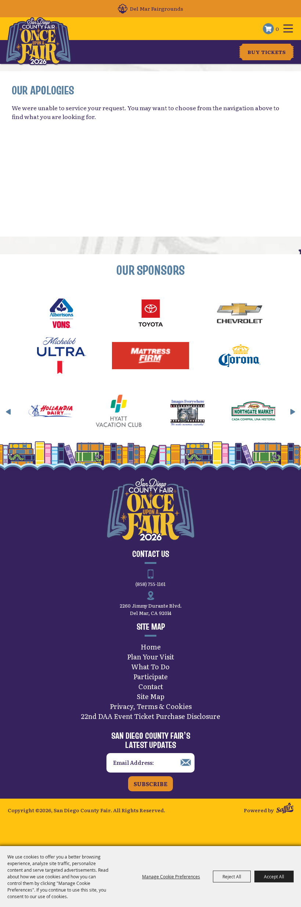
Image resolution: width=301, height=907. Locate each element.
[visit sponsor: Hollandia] (35, 412)
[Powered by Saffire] (285, 808)
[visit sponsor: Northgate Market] (238, 412)
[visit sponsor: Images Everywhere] (170, 412)
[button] (8, 412)
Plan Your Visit (150, 657)
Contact (150, 686)
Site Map (150, 696)
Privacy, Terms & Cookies (151, 706)
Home (151, 647)
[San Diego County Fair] (38, 41)
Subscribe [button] (150, 784)
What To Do (150, 667)
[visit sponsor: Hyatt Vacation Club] (103, 412)
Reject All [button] (231, 876)
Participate (150, 676)
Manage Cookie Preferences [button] (171, 876)
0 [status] (277, 28)
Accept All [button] (274, 876)
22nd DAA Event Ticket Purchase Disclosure (150, 716)
